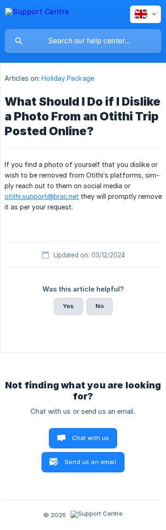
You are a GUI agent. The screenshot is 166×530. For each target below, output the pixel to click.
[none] (37, 13)
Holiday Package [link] (68, 78)
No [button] (99, 306)
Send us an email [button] (90, 461)
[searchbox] (83, 41)
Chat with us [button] (90, 437)
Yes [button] (68, 306)
